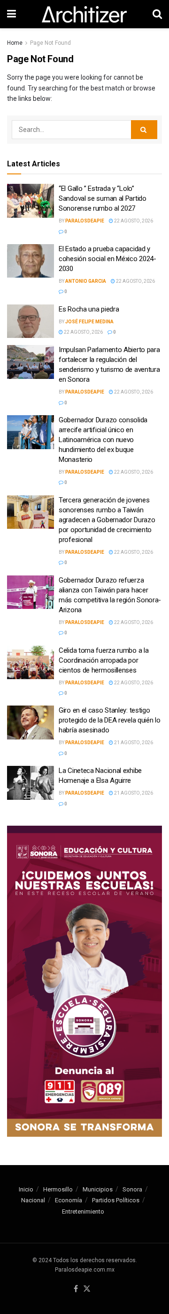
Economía (68, 1200)
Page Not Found (50, 43)
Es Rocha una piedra (89, 309)
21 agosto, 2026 (133, 742)
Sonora (132, 1189)
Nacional (33, 1200)
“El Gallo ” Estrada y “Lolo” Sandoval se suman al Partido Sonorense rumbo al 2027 (102, 198)
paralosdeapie (84, 220)
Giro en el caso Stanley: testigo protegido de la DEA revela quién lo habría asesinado (110, 720)
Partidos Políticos (115, 1200)
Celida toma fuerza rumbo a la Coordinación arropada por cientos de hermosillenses (103, 660)
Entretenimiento (83, 1211)
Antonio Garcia (85, 281)
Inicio (26, 1189)
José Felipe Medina (89, 321)
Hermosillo (58, 1189)
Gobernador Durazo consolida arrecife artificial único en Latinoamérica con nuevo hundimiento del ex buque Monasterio (103, 440)
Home (15, 43)
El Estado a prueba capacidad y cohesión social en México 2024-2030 (107, 259)
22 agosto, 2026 (133, 220)
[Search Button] (144, 129)
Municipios (98, 1189)
